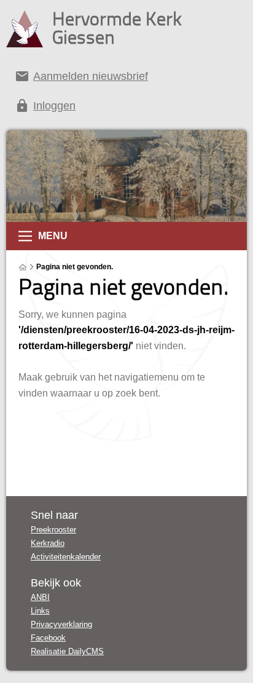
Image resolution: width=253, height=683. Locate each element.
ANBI (40, 597)
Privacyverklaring (61, 624)
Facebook (48, 637)
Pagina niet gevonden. (74, 267)
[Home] (22, 267)
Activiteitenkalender (66, 556)
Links (40, 610)
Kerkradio (47, 543)
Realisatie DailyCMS (67, 651)
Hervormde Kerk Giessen (117, 27)
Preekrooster (53, 529)
